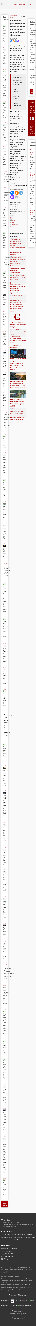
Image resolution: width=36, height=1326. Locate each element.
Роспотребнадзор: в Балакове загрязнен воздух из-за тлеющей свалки (31, 62)
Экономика (4, 1237)
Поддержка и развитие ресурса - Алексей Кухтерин (18, 1317)
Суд (23, 1234)
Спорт (33, 1237)
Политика (29, 1234)
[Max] (30, 118)
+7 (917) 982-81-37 (7, 1251)
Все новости (6, 18)
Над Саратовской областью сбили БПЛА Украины (31, 46)
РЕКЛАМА (4, 1259)
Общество (22, 16)
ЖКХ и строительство (16, 1237)
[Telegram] (16, 41)
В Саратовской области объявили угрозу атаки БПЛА (31, 79)
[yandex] (9, 1305)
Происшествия (16, 1234)
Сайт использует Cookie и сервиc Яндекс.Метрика (14, 1290)
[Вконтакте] (12, 1301)
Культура (27, 1237)
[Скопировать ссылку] (21, 41)
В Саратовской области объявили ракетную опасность (31, 33)
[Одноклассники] (14, 41)
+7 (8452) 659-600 (7, 1254)
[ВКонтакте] (11, 41)
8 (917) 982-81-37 (31, 128)
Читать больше (32, 91)
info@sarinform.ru (32, 133)
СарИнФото (18, 1240)
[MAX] (18, 41)
